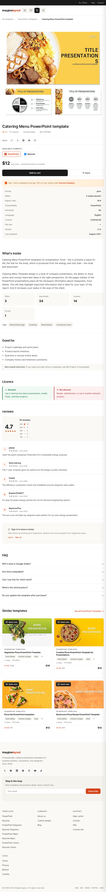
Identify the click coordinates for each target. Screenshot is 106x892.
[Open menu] (24, 10)
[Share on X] (17, 140)
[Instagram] (28, 770)
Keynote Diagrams (10, 829)
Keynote (30, 154)
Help (93, 3)
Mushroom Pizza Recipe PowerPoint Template (78, 714)
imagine (11, 10)
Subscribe (93, 791)
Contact (101, 3)
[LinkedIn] (16, 770)
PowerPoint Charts (10, 843)
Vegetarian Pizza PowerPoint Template (22, 652)
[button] (53, 72)
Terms (5, 861)
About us (42, 816)
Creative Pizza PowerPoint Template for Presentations (74, 653)
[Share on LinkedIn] (23, 140)
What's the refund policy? (15, 587)
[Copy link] (11, 140)
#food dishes (46, 325)
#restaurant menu (64, 325)
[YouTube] (35, 770)
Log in (10, 537)
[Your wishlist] (31, 10)
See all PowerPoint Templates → (89, 611)
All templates (7, 19)
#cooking (33, 325)
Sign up (18, 537)
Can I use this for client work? (17, 579)
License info (78, 829)
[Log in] (43, 10)
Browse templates (67, 183)
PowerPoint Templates (27, 19)
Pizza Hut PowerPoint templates (19, 714)
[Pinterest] (22, 770)
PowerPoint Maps (10, 834)
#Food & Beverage (17, 325)
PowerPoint (7, 816)
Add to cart (35, 173)
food (36, 656)
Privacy (5, 865)
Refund (5, 869)
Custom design (44, 820)
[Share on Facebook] (29, 140)
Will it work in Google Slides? (16, 563)
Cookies (5, 874)
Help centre (78, 816)
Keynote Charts (9, 847)
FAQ (75, 825)
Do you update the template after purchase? (24, 595)
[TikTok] (41, 770)
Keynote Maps (8, 838)
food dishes (10, 656)
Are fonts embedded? (13, 571)
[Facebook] (10, 770)
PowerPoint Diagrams (12, 825)
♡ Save (86, 173)
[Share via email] (35, 140)
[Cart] (37, 10)
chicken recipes (24, 656)
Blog (40, 825)
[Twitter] (4, 770)
